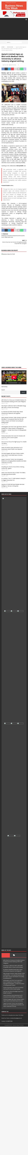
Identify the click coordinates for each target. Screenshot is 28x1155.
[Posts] (5, 955)
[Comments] (22, 955)
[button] (26, 19)
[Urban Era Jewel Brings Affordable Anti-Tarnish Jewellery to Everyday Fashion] (11, 891)
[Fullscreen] (24, 383)
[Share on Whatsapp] (21, 69)
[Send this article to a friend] (15, 69)
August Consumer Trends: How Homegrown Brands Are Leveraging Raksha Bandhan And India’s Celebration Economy (13, 461)
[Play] (3, 383)
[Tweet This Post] (6, 69)
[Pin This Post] (12, 69)
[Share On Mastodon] (24, 69)
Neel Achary (13, 64)
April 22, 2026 (5, 64)
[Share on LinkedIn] (9, 69)
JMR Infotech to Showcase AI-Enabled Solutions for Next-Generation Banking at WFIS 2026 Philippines (14, 962)
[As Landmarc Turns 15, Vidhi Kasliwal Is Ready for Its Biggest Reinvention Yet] (14, 666)
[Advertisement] (14, 31)
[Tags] (14, 955)
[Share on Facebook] (3, 69)
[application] (14, 377)
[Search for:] (14, 42)
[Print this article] (18, 69)
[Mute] (22, 383)
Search (3, 390)
